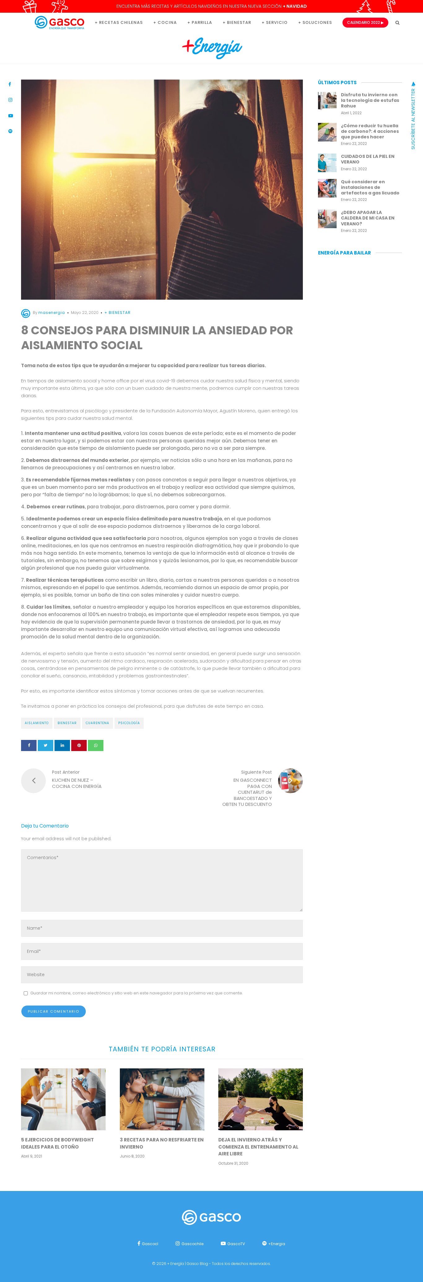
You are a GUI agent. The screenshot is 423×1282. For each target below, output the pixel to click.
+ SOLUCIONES (315, 22)
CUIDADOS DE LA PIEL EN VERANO (368, 159)
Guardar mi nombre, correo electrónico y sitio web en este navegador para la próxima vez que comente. (136, 993)
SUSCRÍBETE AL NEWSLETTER (413, 118)
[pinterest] (79, 745)
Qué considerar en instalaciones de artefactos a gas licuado (370, 187)
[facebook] (29, 745)
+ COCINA (165, 22)
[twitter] (45, 745)
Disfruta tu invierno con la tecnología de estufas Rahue (370, 100)
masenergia (51, 312)
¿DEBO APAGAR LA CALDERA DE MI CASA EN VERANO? (368, 218)
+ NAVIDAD (295, 6)
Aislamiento (37, 723)
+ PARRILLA (199, 22)
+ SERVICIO (275, 22)
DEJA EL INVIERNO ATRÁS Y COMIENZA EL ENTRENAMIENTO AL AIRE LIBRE (258, 1146)
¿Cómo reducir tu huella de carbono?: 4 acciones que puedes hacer (370, 131)
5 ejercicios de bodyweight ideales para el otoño (57, 1143)
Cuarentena (97, 723)
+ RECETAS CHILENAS (119, 22)
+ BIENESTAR (237, 22)
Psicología (129, 723)
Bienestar (67, 723)
